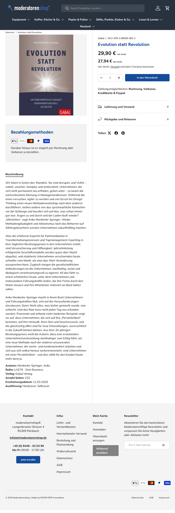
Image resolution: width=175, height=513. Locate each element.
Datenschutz (65, 458)
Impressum (64, 471)
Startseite (10, 32)
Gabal (101, 38)
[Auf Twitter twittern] (109, 133)
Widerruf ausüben (102, 450)
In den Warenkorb (147, 77)
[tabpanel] (46, 284)
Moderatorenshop (21, 497)
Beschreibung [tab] (14, 174)
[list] (46, 75)
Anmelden (99, 429)
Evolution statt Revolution (30, 32)
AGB (60, 465)
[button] (167, 8)
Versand (114, 66)
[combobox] (102, 8)
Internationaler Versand (72, 433)
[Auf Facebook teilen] (116, 133)
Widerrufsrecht (66, 451)
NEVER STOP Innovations (52, 497)
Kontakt (98, 422)
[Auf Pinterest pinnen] (123, 133)
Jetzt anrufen (28, 459)
